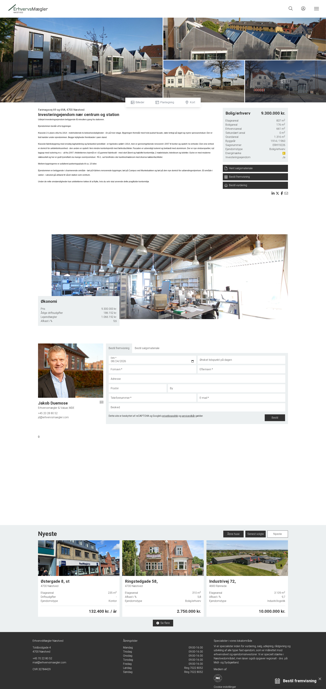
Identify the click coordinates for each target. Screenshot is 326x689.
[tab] (119, 348)
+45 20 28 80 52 (48, 413)
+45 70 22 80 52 (42, 658)
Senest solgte (255, 534)
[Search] (290, 8)
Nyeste (277, 534)
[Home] (85, 8)
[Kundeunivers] (303, 8)
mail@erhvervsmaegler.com (49, 662)
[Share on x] (277, 193)
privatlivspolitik (170, 416)
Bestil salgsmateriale (147, 348)
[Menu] (315, 8)
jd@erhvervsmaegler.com (53, 417)
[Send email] (286, 193)
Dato (113, 358)
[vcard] (101, 405)
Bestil (275, 417)
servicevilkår (188, 416)
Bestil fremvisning (119, 348)
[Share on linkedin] (273, 193)
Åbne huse (233, 534)
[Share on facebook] (282, 193)
